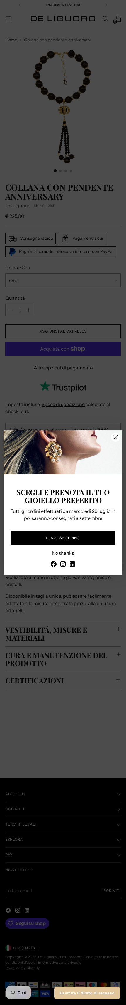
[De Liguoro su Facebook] (53, 565)
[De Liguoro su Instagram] (63, 565)
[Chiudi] (115, 437)
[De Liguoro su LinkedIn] (72, 565)
